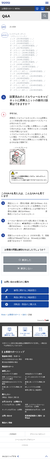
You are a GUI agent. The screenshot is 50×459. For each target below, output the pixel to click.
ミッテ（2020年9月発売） (20, 69)
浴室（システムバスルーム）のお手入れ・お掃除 (35, 406)
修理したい (6, 371)
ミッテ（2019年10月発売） (20, 64)
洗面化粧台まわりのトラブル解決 (12, 383)
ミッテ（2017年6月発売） (20, 48)
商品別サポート (8, 367)
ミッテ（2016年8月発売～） (21, 43)
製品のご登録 (7, 423)
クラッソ (14, 36)
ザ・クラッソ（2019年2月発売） (23, 62)
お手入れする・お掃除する (12, 402)
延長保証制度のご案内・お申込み (35, 417)
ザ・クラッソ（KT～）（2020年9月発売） (27, 71)
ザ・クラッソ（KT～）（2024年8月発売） (27, 85)
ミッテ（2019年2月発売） (20, 60)
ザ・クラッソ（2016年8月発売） (23, 46)
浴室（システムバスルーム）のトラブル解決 (12, 378)
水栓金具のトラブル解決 (33, 374)
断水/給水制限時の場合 (10, 362)
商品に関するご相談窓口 (25, 297)
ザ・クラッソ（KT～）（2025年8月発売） (27, 90)
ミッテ (23, 36)
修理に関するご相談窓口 (25, 290)
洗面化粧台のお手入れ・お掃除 (35, 411)
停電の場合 (29, 359)
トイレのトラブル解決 (9, 374)
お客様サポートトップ (14, 352)
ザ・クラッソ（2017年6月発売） (23, 50)
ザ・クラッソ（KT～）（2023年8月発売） (27, 81)
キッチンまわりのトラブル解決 (35, 378)
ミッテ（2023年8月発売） (20, 78)
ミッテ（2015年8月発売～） (21, 39)
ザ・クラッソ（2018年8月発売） (23, 55)
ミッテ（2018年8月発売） (20, 57)
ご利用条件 (12, 434)
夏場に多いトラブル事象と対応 (35, 383)
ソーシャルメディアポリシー (25, 440)
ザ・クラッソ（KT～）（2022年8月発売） (27, 76)
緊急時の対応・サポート (11, 356)
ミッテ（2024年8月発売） (20, 83)
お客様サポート (14, 315)
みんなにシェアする (9, 456)
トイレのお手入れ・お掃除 (11, 405)
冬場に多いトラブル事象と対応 (12, 388)
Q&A (24, 315)
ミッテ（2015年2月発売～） (21, 41)
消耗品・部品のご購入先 (25, 304)
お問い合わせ (7, 416)
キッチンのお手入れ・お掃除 (12, 410)
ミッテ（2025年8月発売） (20, 88)
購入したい (6, 394)
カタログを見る (37, 8)
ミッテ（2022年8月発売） (20, 74)
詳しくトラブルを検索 (32, 387)
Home (3, 315)
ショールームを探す (42, 8)
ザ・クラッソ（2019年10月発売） (23, 67)
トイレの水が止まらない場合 (12, 359)
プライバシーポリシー (37, 434)
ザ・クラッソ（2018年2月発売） (23, 53)
